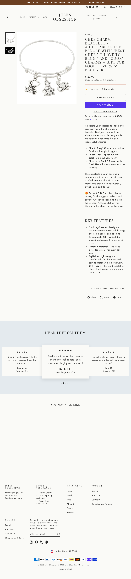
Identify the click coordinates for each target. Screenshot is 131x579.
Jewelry (33, 17)
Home (22, 17)
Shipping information (105, 288)
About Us (91, 15)
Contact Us (97, 499)
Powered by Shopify (65, 569)
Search (102, 15)
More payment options (105, 111)
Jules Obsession (65, 17)
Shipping (89, 79)
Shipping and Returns (102, 504)
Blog (45, 17)
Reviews (96, 19)
